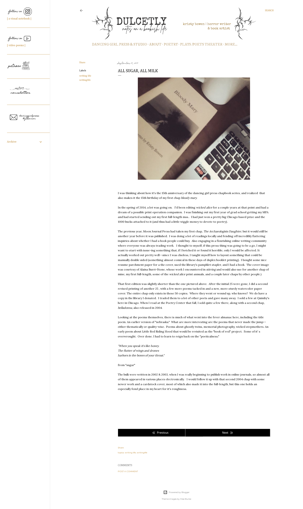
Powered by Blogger (179, 492)
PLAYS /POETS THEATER (201, 44)
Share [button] (82, 62)
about (155, 44)
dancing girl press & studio (119, 44)
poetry (171, 44)
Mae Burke (185, 499)
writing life (85, 76)
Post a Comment (128, 471)
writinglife (85, 80)
